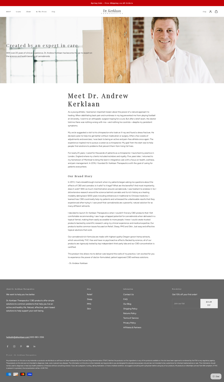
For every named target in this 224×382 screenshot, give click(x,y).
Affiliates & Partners (132, 327)
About (28, 12)
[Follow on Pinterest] (21, 346)
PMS (89, 304)
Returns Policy (129, 313)
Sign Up (209, 303)
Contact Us (128, 294)
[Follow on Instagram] (14, 346)
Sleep (89, 299)
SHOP (8, 12)
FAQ (53, 12)
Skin (89, 308)
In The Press (41, 12)
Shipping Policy (130, 308)
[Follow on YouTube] (27, 346)
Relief (89, 294)
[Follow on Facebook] (7, 346)
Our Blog (127, 304)
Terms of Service (130, 318)
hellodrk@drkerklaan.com (17, 337)
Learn (18, 12)
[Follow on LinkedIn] (34, 346)
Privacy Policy (129, 323)
